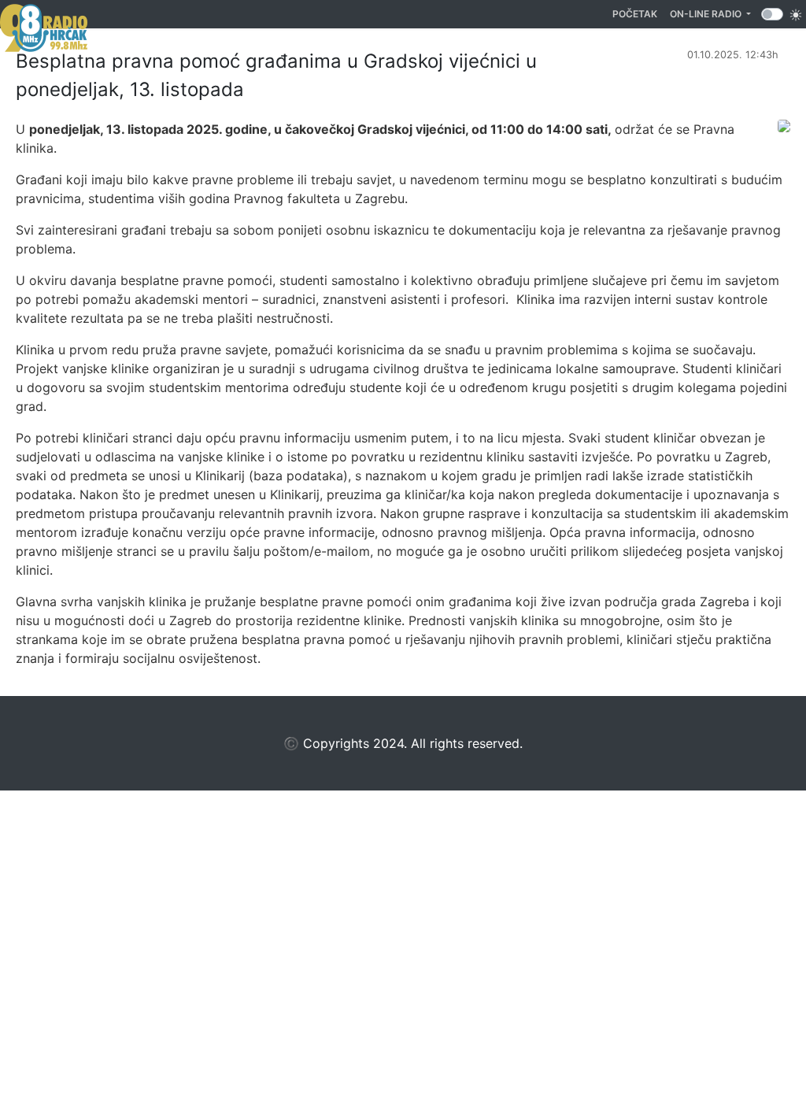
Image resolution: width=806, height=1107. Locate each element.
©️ (291, 743)
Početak (638, 13)
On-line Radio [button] (707, 14)
